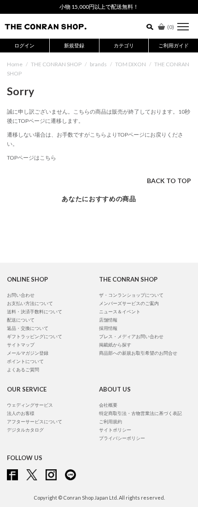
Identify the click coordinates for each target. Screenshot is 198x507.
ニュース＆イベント (119, 311)
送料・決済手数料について (34, 311)
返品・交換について (27, 328)
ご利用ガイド (173, 45)
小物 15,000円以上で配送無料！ (99, 6)
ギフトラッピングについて (34, 336)
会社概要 (108, 405)
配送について (21, 320)
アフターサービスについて (34, 421)
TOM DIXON (130, 64)
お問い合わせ (21, 295)
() (170, 26)
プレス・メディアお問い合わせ (131, 336)
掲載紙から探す (115, 344)
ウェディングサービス (30, 405)
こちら (98, 134)
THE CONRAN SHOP (56, 64)
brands (98, 64)
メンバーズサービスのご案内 (129, 303)
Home (15, 64)
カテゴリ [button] (124, 45)
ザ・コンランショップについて (131, 295)
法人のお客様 (21, 413)
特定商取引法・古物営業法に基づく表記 (140, 413)
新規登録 (74, 45)
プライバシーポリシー (122, 438)
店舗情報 (108, 320)
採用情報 (108, 328)
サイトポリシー (115, 429)
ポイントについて (25, 361)
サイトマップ (21, 344)
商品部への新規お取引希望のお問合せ (138, 353)
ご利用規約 (110, 421)
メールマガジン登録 (27, 353)
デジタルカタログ (25, 429)
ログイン (24, 45)
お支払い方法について (30, 303)
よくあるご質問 (23, 369)
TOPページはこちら (31, 157)
